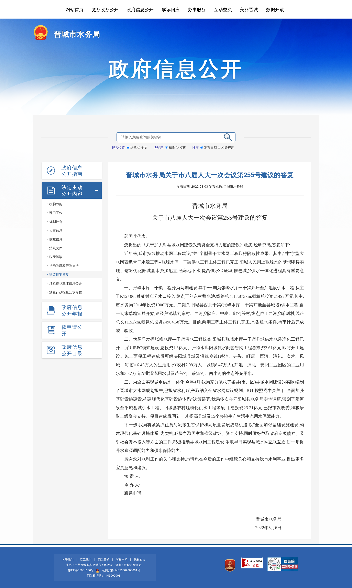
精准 (172, 147)
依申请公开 (72, 330)
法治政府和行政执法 (64, 265)
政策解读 (55, 256)
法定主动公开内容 (72, 190)
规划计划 (55, 221)
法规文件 (55, 248)
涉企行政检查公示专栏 (65, 292)
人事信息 (55, 230)
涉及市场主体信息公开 (65, 283)
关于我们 (68, 559)
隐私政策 (139, 559)
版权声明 (121, 559)
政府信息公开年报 (72, 310)
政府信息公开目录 (72, 350)
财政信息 (55, 239)
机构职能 (55, 204)
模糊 (182, 147)
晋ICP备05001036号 (80, 570)
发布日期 (210, 147)
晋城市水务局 (77, 33)
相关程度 (227, 147)
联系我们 (85, 559)
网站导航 (103, 559)
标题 (133, 147)
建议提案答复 (59, 274)
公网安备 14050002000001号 (121, 570)
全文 (143, 147)
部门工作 (55, 212)
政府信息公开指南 (72, 170)
